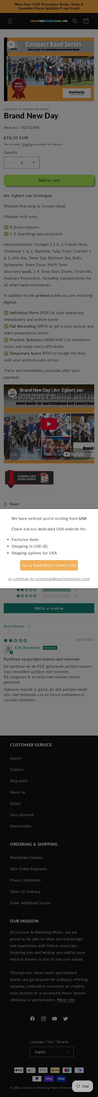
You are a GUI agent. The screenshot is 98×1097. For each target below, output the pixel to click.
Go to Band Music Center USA (49, 565)
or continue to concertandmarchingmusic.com (48, 578)
